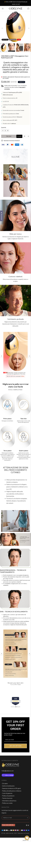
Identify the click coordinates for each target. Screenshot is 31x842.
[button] (3, 47)
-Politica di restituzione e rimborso (11, 791)
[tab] (15, 194)
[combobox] (25, 840)
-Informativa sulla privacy (9, 801)
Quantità (3, 127)
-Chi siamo (5, 783)
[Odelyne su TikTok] (28, 825)
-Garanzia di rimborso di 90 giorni (11, 788)
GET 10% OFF (15, 436)
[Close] (28, 402)
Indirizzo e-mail (7, 816)
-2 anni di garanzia (7, 793)
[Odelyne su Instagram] (26, 825)
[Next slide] (29, 28)
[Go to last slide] (2, 28)
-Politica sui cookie (7, 803)
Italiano (24, 840)
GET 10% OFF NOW (15, 746)
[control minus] (2, 130)
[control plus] (8, 130)
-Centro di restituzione (8, 786)
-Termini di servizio (7, 798)
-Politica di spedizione (8, 796)
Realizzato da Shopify (23, 833)
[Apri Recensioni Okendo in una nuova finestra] (15, 707)
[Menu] (3, 8)
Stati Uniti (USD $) (7, 825)
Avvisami (19, 136)
